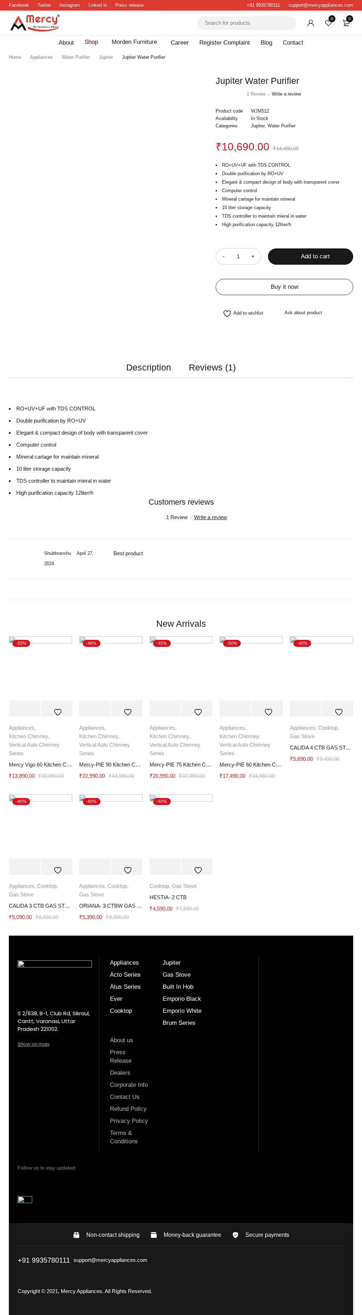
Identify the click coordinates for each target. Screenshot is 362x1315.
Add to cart (315, 256)
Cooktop (328, 728)
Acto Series (125, 974)
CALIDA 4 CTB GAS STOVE (321, 748)
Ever (116, 998)
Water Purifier (76, 57)
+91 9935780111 (263, 5)
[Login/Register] (311, 23)
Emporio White (182, 1010)
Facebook (19, 5)
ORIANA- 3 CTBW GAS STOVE (110, 906)
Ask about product (303, 312)
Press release (129, 5)
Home (15, 57)
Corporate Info (129, 1084)
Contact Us (125, 1096)
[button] (24, 708)
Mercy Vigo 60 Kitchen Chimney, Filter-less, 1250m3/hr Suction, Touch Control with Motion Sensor (40, 765)
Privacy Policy (129, 1121)
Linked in (97, 5)
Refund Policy (128, 1109)
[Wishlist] (239, 313)
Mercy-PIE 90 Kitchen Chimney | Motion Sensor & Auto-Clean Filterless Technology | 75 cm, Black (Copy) (110, 765)
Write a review (286, 94)
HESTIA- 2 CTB (168, 897)
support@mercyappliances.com (320, 5)
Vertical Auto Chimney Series (34, 749)
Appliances (41, 57)
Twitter (44, 5)
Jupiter (106, 57)
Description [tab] (148, 367)
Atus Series (125, 986)
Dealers (121, 1072)
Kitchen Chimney (28, 736)
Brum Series (179, 1023)
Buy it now (284, 286)
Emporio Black (182, 998)
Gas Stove (302, 736)
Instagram (69, 5)
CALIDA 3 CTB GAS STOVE (40, 906)
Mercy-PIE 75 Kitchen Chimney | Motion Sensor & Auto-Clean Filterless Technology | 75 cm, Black (181, 765)
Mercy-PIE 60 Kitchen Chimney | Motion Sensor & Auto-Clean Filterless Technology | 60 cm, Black (251, 765)
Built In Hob (178, 986)
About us (121, 1040)
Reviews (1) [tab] (212, 367)
